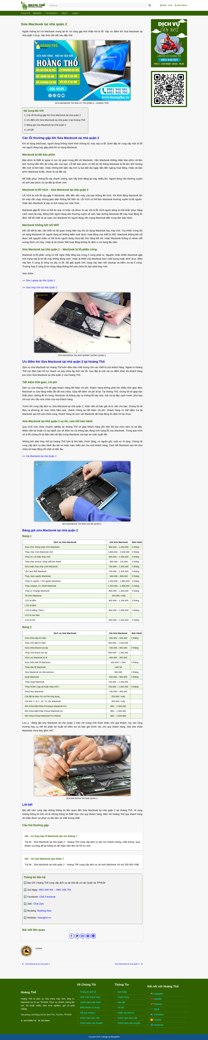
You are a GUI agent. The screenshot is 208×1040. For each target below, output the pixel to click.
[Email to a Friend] (82, 935)
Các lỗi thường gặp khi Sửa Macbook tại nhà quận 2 (54, 115)
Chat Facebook (47, 896)
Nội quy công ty (87, 1013)
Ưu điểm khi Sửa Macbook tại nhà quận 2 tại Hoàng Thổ (56, 120)
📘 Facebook (156, 1025)
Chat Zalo (38, 903)
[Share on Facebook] (71, 935)
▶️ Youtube (155, 1020)
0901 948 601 (46, 889)
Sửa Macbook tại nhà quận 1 (37, 964)
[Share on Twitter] (77, 935)
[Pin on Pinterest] (87, 935)
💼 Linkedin (156, 999)
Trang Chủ (25, 13)
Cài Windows (51, 13)
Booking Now (44, 910)
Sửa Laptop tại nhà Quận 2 (40, 280)
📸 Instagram (156, 994)
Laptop (75, 13)
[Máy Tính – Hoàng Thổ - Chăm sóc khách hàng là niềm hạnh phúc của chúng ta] (33, 5)
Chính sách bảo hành (90, 1002)
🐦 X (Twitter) (156, 1014)
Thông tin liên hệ (88, 992)
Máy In (64, 13)
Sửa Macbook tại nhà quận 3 (127, 964)
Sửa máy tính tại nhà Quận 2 (41, 287)
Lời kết (30, 129)
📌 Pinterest (156, 1004)
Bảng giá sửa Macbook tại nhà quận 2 (46, 125)
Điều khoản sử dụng (90, 1007)
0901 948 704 (63, 889)
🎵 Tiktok (154, 1009)
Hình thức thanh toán (90, 997)
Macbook (37, 13)
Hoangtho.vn (44, 917)
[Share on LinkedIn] (93, 935)
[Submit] (150, 5)
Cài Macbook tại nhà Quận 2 (41, 456)
